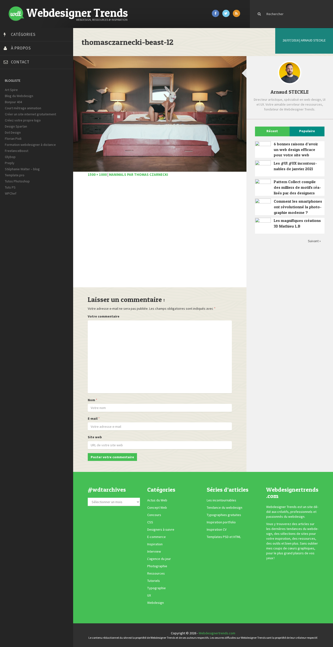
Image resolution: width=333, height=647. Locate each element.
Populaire (307, 131)
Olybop (10, 157)
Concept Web (157, 507)
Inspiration (155, 544)
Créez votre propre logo (23, 120)
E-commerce (156, 537)
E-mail (93, 418)
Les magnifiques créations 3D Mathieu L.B (297, 223)
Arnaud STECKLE (313, 40)
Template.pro (14, 175)
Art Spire (11, 90)
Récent (272, 131)
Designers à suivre (160, 529)
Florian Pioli (13, 138)
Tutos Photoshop (17, 181)
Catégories (23, 34)
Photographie (157, 566)
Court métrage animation (23, 108)
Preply (9, 163)
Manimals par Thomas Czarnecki (138, 174)
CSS (150, 522)
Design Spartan (16, 126)
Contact (20, 62)
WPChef (10, 193)
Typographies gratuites (224, 515)
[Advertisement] (160, 235)
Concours (154, 515)
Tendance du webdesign (224, 507)
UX (149, 595)
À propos (21, 48)
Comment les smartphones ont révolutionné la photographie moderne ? (298, 207)
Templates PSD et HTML (224, 537)
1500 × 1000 (97, 174)
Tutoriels (153, 580)
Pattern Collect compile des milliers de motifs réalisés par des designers (297, 187)
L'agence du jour (159, 559)
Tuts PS (10, 187)
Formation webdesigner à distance (30, 144)
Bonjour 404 (13, 102)
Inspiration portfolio (221, 522)
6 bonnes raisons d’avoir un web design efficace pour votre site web (296, 149)
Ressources (156, 573)
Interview (154, 551)
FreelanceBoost (16, 151)
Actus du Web (157, 500)
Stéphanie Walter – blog (22, 169)
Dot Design (13, 132)
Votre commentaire (103, 316)
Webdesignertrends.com (217, 633)
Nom (91, 400)
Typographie (156, 588)
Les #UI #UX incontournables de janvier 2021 (295, 166)
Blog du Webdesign (19, 96)
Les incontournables (221, 500)
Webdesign (155, 602)
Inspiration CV (216, 529)
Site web (95, 437)
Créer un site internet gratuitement (30, 114)
